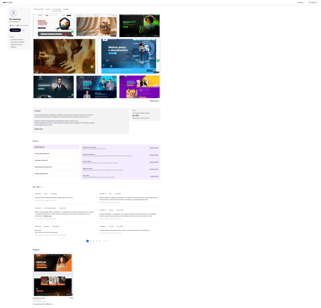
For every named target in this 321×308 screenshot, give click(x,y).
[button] (54, 25)
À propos (48, 9)
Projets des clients (39, 9)
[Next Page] (108, 241)
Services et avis (57, 9)
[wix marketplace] (7, 3)
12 (105, 241)
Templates (66, 9)
